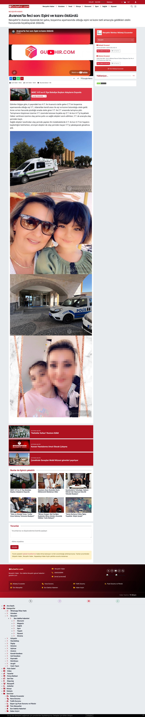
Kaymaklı (14, 658)
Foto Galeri (11, 669)
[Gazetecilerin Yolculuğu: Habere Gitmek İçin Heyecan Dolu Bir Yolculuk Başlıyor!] (79, 481)
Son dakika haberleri (21, 618)
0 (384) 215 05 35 (104, 63)
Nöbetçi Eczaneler (19, 584)
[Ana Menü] (135, 6)
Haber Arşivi (80, 587)
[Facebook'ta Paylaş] (10, 78)
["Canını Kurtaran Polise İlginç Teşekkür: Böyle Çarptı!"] (79, 505)
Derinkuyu (14, 661)
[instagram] (59, 601)
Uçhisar (13, 648)
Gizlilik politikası (79, 716)
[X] (108, 570)
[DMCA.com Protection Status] (101, 83)
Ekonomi (88, 6)
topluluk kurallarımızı (29, 554)
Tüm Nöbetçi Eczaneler (116, 69)
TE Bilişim (133, 595)
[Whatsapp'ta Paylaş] (18, 78)
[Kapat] (144, 715)
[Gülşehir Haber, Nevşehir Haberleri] (19, 6)
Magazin (20, 623)
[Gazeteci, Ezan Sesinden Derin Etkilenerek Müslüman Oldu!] (51, 481)
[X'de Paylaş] (14, 78)
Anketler (10, 686)
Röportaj (10, 681)
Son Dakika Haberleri (51, 587)
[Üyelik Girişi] (134, 2)
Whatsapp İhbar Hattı (18, 611)
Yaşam (19, 631)
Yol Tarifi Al (116, 51)
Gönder (14, 547)
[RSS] (123, 570)
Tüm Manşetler (17, 587)
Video (9, 671)
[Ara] (132, 6)
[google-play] (120, 575)
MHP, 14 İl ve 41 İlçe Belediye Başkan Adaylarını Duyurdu (20, 491)
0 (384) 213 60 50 (104, 51)
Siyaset (113, 6)
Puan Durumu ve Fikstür (115, 584)
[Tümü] (134, 76)
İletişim (10, 691)
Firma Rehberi (12, 676)
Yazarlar (10, 674)
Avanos (13, 651)
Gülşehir (13, 638)
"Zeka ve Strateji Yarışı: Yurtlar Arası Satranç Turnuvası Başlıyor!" (22, 515)
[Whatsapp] (119, 570)
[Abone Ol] (86, 78)
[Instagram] (112, 570)
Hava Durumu (49, 584)
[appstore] (110, 575)
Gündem (61, 6)
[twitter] (30, 601)
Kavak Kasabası (16, 653)
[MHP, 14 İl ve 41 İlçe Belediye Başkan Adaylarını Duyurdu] (23, 481)
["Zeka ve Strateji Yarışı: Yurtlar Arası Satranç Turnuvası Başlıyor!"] (23, 505)
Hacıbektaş (14, 641)
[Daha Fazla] (22, 78)
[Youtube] (115, 570)
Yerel (70, 6)
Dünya (78, 6)
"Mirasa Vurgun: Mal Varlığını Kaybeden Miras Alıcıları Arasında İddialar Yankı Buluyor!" (50, 516)
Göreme (13, 646)
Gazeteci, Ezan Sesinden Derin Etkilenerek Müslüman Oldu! (49, 491)
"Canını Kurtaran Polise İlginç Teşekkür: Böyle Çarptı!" (76, 515)
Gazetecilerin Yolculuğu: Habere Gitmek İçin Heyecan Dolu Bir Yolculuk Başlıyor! (77, 492)
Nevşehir (13, 616)
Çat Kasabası (15, 656)
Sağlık (104, 6)
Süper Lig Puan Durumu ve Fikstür (23, 704)
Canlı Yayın (14, 666)
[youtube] (88, 601)
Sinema (20, 636)
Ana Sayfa (10, 606)
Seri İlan (10, 679)
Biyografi (10, 684)
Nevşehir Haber (48, 6)
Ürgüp (12, 643)
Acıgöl (12, 663)
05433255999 (58, 573)
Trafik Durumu (80, 584)
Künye (9, 689)
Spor (97, 6)
